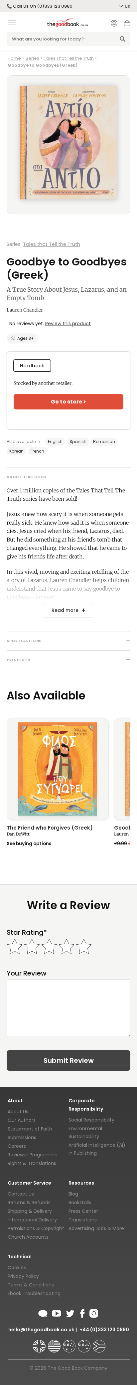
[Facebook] (82, 1312)
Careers (17, 1146)
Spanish (77, 441)
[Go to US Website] (55, 1343)
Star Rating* (27, 932)
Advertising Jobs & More (96, 1228)
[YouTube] (57, 1312)
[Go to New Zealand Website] (85, 1343)
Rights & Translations (32, 1163)
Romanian (104, 441)
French (37, 451)
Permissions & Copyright (36, 1228)
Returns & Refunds (29, 1202)
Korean (16, 451)
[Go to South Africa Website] (99, 1343)
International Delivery (32, 1219)
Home (14, 58)
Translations (82, 1219)
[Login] (114, 24)
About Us (18, 1111)
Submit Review (69, 1060)
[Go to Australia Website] (70, 1343)
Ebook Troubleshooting (34, 1293)
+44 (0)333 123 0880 (104, 1329)
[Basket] (127, 25)
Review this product (68, 323)
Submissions (22, 1137)
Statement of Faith (30, 1129)
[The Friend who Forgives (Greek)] (57, 769)
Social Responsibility (91, 1120)
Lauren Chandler (25, 310)
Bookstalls (79, 1202)
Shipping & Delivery (30, 1211)
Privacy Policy (23, 1276)
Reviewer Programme (33, 1154)
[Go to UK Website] (40, 1343)
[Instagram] (93, 1312)
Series (32, 58)
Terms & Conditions (31, 1284)
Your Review (27, 973)
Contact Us (21, 1194)
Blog (73, 1194)
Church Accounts (28, 1237)
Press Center (83, 1211)
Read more (65, 610)
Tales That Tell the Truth (69, 58)
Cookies (17, 1267)
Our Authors (22, 1120)
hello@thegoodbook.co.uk (41, 1329)
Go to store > (68, 401)
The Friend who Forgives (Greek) (50, 828)
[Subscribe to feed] (43, 1312)
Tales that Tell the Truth (51, 244)
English (55, 441)
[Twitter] (69, 1312)
